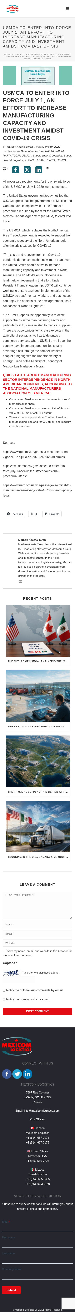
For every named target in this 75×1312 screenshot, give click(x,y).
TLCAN (29, 160)
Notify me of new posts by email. (28, 999)
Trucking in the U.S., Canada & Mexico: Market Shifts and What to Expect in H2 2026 (39, 857)
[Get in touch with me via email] (20, 582)
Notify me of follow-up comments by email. (34, 990)
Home (7, 54)
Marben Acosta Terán (20, 146)
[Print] (49, 168)
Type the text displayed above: (40, 972)
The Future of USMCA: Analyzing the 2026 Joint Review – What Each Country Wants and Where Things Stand (39, 661)
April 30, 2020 (51, 146)
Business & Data (17, 151)
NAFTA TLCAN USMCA (17, 155)
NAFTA (49, 151)
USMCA (50, 160)
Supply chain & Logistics (47, 155)
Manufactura (36, 151)
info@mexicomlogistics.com (42, 1110)
